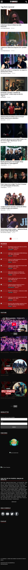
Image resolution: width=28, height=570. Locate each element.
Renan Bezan (3, 97)
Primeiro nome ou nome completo (8, 417)
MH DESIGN (5, 564)
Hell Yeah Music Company (6, 73)
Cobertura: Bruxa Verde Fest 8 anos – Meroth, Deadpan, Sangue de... (16, 285)
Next (15, 406)
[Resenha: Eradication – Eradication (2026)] (4, 292)
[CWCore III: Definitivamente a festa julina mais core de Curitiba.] (4, 261)
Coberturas (10, 255)
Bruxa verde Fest (11, 287)
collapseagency (4, 142)
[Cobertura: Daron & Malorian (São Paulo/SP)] (14, 16)
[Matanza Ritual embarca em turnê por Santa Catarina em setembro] (14, 108)
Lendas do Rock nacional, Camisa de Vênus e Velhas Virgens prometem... (13, 207)
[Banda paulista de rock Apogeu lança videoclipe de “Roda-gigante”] (14, 153)
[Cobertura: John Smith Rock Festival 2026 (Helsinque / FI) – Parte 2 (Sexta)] (4, 299)
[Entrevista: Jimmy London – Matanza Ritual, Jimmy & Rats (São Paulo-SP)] (14, 221)
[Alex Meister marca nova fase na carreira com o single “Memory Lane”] (4, 248)
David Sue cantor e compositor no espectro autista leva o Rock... (14, 70)
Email (2, 421)
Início (1, 4)
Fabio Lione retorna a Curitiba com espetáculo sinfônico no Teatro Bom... (17, 272)
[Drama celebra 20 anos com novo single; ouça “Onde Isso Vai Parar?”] (4, 280)
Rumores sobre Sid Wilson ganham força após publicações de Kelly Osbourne (17, 304)
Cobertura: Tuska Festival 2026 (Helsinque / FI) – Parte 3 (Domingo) (17, 253)
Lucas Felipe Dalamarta (5, 28)
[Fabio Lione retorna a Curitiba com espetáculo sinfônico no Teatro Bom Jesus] (4, 273)
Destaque (10, 274)
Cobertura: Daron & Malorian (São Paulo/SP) (11, 25)
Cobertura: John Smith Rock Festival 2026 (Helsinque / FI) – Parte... (17, 266)
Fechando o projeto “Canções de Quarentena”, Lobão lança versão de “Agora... (12, 94)
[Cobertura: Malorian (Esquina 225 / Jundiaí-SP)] (14, 39)
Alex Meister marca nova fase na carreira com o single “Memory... (17, 247)
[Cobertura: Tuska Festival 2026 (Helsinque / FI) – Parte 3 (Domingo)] (4, 254)
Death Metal (10, 292)
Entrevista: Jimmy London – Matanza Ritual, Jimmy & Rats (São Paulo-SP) (14, 230)
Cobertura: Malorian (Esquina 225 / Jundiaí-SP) (14, 48)
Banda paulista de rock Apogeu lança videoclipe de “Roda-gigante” (12, 162)
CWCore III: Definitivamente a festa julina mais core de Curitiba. (17, 260)
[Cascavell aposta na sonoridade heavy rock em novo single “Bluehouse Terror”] (14, 130)
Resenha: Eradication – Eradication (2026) (17, 290)
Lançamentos (10, 249)
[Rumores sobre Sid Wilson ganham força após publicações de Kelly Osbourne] (4, 305)
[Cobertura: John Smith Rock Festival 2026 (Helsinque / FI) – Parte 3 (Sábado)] (4, 267)
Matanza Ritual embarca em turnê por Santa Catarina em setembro (12, 117)
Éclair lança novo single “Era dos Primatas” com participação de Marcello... (14, 185)
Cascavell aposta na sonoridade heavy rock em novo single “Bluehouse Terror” (14, 140)
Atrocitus (9, 262)
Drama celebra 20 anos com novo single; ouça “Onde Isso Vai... (17, 279)
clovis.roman (3, 119)
